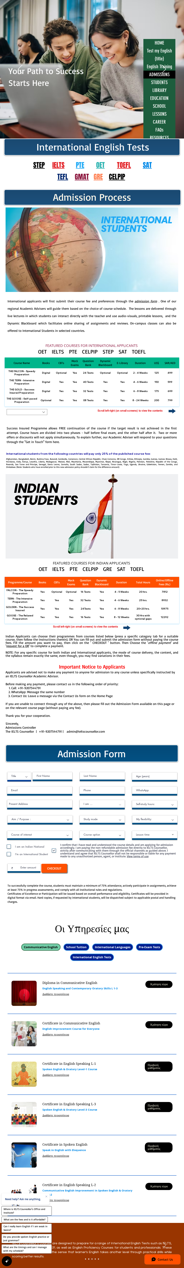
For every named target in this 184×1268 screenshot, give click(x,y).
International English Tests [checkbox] (92, 957)
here (56, 442)
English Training (159, 67)
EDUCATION (159, 98)
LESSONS (159, 114)
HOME (159, 43)
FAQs (159, 130)
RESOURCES (159, 138)
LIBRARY (159, 90)
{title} (159, 59)
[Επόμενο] (164, 69)
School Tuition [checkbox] (76, 947)
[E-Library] (92, 1259)
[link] (91, 983)
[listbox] (27, 412)
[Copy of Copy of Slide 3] (98, 1259)
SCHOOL (159, 106)
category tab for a (152, 636)
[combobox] (19, 776)
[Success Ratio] (88, 1259)
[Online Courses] (85, 1259)
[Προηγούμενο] (20, 69)
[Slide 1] (92, 287)
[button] (27, 412)
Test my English (159, 51)
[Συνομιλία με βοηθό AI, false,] (7, 1261)
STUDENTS (159, 82)
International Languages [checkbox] (112, 947)
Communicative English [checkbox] (41, 947)
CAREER (159, 122)
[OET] (95, 1259)
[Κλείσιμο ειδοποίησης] (46, 1196)
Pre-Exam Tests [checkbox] (149, 947)
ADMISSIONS (159, 74)
